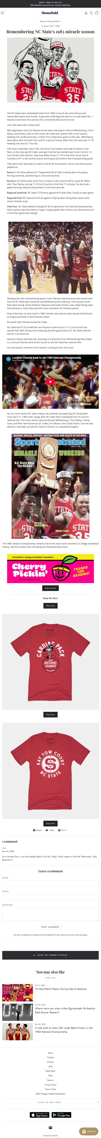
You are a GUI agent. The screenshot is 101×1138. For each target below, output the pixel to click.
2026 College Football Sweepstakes (50, 1093)
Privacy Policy (60, 935)
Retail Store (50, 1071)
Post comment (50, 927)
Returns (50, 1080)
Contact (50, 1062)
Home (42, 21)
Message (7, 905)
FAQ (50, 1066)
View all (50, 978)
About (50, 1053)
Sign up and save (49, 1102)
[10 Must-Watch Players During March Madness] (17, 992)
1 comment (45, 26)
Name (5, 878)
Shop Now (50, 605)
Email (5, 891)
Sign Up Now (50, 588)
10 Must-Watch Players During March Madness (61, 989)
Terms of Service (75, 935)
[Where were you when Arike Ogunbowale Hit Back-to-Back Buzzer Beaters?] (17, 1012)
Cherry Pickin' (53, 21)
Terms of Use (50, 1089)
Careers (50, 1057)
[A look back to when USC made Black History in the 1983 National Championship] (17, 1031)
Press (50, 1075)
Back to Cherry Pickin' (52, 955)
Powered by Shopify (50, 1135)
